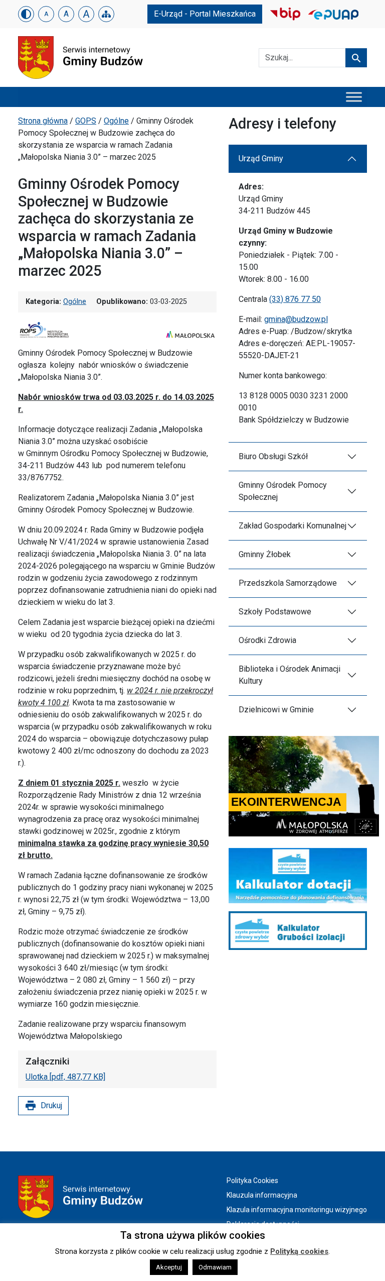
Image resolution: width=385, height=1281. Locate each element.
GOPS (85, 121)
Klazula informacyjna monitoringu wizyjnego (297, 1210)
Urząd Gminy (261, 158)
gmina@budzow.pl (296, 319)
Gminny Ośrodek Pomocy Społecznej (283, 491)
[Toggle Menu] (354, 96)
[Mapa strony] (106, 14)
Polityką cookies (299, 1251)
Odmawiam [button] (215, 1267)
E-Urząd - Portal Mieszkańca (205, 14)
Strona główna (43, 121)
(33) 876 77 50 (295, 299)
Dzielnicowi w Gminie (276, 709)
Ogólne (116, 121)
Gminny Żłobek (265, 554)
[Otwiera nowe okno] (285, 13)
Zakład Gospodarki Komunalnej (292, 525)
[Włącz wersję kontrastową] (26, 14)
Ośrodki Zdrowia (267, 640)
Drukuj (43, 1106)
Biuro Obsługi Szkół (273, 456)
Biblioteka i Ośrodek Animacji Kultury (289, 675)
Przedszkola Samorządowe (288, 583)
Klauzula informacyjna (262, 1195)
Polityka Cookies (252, 1181)
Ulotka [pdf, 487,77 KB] (65, 1077)
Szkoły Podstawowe (275, 611)
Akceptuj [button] (169, 1267)
